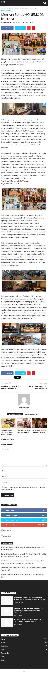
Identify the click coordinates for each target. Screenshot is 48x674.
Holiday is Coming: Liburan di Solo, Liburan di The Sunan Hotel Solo (22, 576)
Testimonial (6, 10)
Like (44, 510)
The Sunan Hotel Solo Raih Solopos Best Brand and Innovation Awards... (28, 620)
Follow (42, 515)
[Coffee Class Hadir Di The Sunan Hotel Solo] (39, 423)
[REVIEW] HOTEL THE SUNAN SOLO (38, 387)
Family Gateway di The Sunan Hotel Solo (11, 387)
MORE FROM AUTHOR (32, 414)
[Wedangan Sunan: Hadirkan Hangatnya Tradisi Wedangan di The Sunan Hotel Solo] (7, 600)
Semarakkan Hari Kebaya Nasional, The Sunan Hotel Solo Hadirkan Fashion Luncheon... (28, 610)
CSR (2, 656)
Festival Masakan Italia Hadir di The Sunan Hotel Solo (7, 432)
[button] (44, 3)
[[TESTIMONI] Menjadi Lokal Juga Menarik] (24, 423)
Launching (4, 646)
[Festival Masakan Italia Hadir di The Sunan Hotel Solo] (8, 423)
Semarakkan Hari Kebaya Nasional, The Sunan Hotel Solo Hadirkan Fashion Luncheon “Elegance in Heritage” (24, 555)
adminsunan (7, 22)
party (3, 660)
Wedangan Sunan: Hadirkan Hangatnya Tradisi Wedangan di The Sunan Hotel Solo (23, 548)
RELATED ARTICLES (15, 414)
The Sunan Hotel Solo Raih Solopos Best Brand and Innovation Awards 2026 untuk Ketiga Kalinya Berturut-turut (22, 562)
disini (21, 65)
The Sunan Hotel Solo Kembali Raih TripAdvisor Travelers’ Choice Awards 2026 (23, 569)
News (3, 649)
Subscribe (41, 525)
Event (3, 639)
